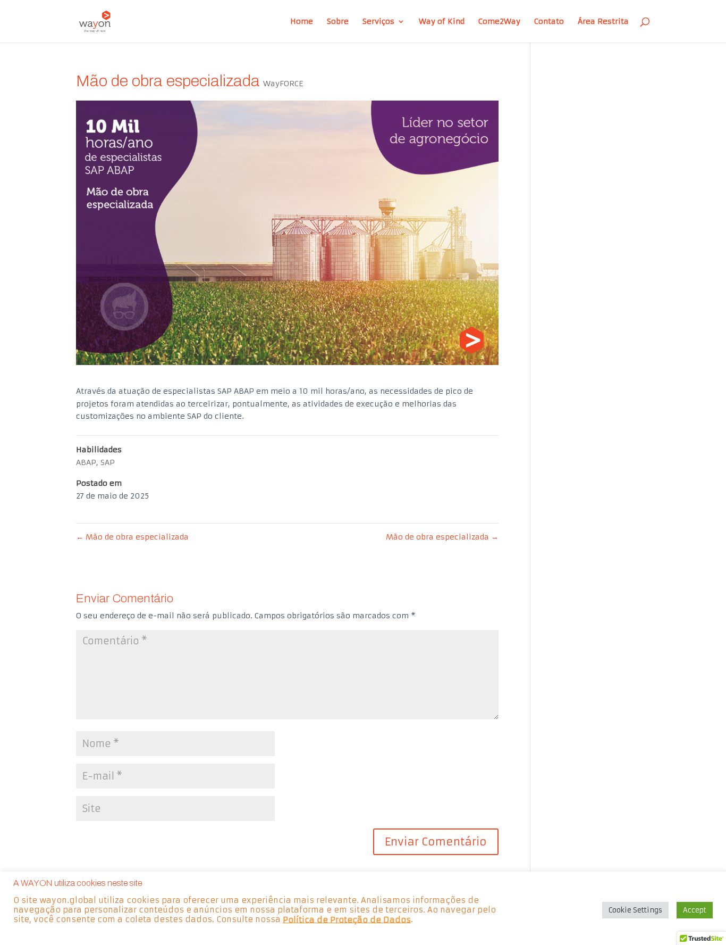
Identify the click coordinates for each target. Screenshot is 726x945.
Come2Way (499, 22)
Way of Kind (442, 22)
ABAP (86, 462)
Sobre (338, 22)
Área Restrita (603, 22)
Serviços (378, 22)
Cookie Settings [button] (635, 910)
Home (301, 22)
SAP (107, 462)
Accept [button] (694, 910)
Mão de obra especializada (132, 537)
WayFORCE (283, 83)
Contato (549, 22)
